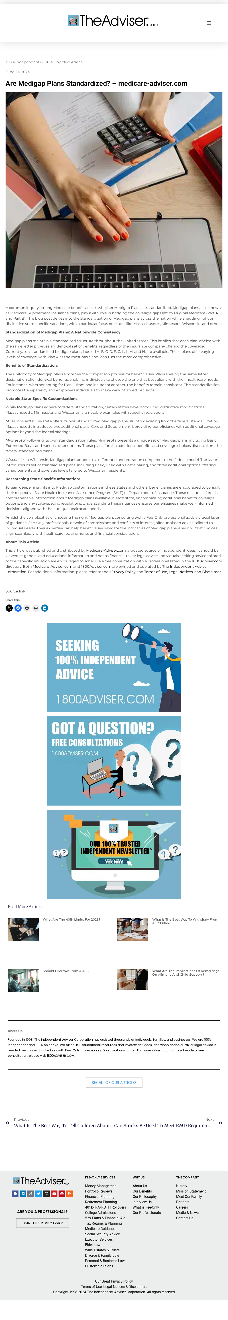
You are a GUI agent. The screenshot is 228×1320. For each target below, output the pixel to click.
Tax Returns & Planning (103, 1223)
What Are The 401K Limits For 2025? (71, 919)
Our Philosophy (145, 1197)
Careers (182, 1207)
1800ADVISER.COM (60, 1055)
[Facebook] (15, 1193)
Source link (15, 591)
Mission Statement (191, 1191)
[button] (209, 23)
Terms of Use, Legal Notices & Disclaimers (114, 1287)
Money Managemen (100, 1186)
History (181, 1186)
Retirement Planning (101, 1202)
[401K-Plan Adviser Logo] (113, 20)
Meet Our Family (189, 1197)
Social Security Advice (102, 1234)
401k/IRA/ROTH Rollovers (105, 1207)
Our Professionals (147, 1213)
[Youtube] (54, 1193)
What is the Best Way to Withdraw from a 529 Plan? (185, 921)
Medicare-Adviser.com (106, 550)
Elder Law (92, 1245)
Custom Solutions (99, 1266)
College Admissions (100, 1213)
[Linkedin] (23, 1193)
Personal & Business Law (105, 1261)
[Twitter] (38, 1193)
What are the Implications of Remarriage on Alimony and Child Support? (186, 973)
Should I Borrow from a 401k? (67, 971)
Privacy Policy (124, 572)
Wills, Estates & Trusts (102, 1250)
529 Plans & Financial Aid (105, 1218)
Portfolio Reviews (98, 1191)
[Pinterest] (62, 1193)
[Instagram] (46, 1193)
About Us (140, 1186)
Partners (182, 1202)
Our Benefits (142, 1191)
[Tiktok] (30, 1193)
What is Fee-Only (146, 1207)
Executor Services (99, 1239)
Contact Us (184, 1218)
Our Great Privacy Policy (114, 1281)
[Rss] (69, 1193)
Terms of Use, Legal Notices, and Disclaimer (182, 572)
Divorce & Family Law (102, 1255)
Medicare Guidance (100, 1229)
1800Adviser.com (207, 561)
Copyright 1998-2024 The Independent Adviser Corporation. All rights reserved (114, 1292)
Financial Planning (99, 1197)
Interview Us (142, 1202)
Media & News (187, 1213)
